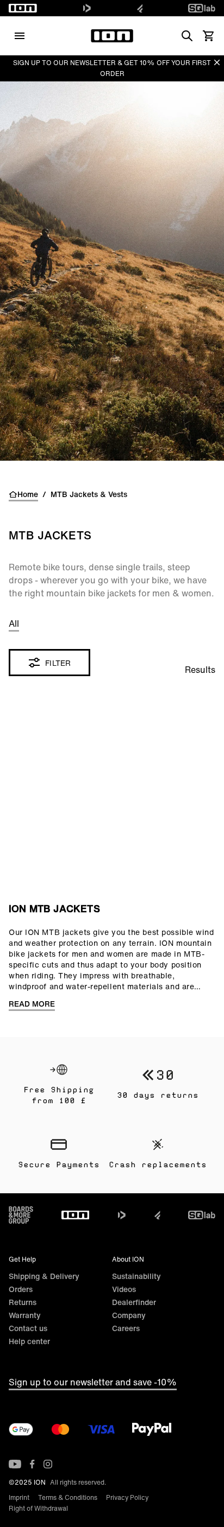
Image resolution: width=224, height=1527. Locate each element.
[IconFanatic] (140, 8)
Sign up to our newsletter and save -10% (93, 1382)
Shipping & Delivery (44, 1276)
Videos (124, 1289)
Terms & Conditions (67, 1497)
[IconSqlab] (201, 8)
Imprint (19, 1497)
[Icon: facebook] (32, 1464)
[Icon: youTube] (15, 1464)
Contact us (28, 1328)
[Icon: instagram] (47, 1464)
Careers (126, 1328)
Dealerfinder (134, 1302)
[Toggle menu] (19, 36)
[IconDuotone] (87, 8)
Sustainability (136, 1276)
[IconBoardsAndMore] (21, 1215)
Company (129, 1315)
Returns (22, 1302)
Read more (32, 1003)
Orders (21, 1289)
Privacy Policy (127, 1497)
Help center (29, 1341)
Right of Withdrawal (38, 1508)
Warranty (25, 1315)
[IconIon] (23, 8)
